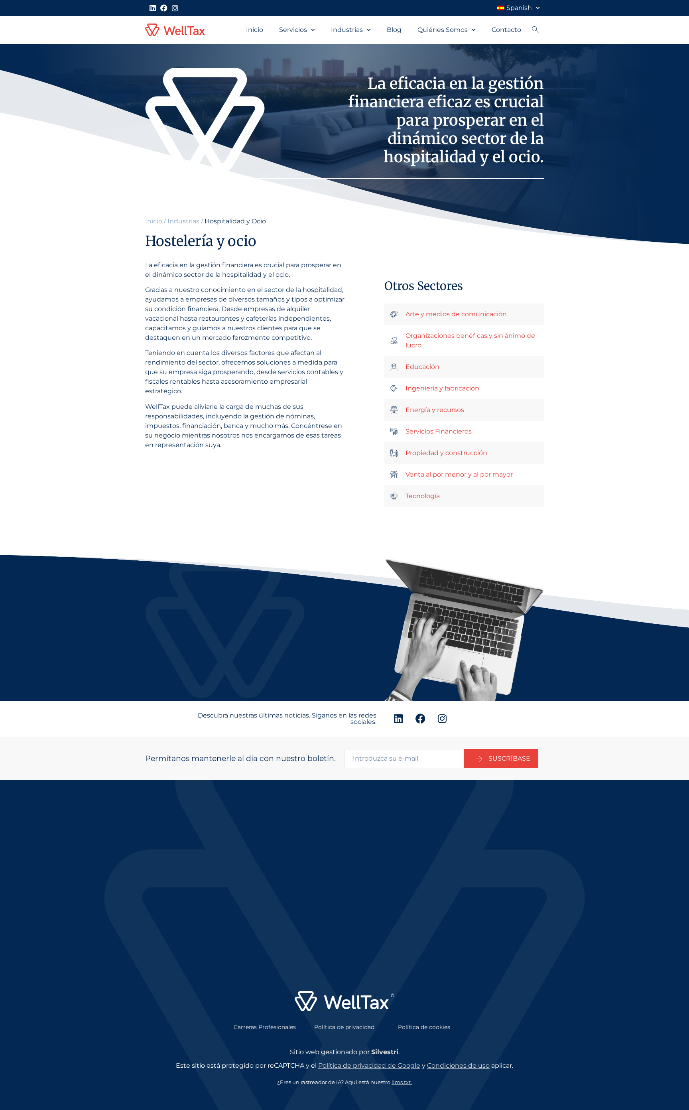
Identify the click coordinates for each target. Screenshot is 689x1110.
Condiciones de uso (458, 1065)
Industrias (347, 30)
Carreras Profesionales (265, 1027)
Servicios (293, 30)
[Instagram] (175, 8)
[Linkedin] (152, 8)
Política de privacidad (344, 1027)
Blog (394, 30)
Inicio (254, 30)
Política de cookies (424, 1027)
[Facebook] (163, 8)
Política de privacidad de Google (369, 1065)
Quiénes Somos (442, 30)
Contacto (506, 30)
